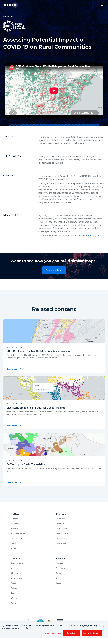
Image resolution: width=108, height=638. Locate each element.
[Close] (104, 626)
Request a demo (54, 270)
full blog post (94, 235)
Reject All (71, 633)
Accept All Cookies (92, 633)
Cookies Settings (53, 633)
